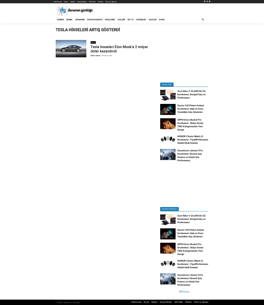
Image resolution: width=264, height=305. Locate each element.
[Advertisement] (41, 49)
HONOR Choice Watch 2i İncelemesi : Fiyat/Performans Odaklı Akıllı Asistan (192, 139)
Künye (66, 1)
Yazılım (152, 19)
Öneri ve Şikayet (110, 1)
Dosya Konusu (94, 19)
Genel (93, 42)
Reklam (100, 1)
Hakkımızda (58, 1)
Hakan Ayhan (95, 55)
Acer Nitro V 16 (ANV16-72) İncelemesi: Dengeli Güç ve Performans (191, 94)
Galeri (121, 19)
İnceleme (110, 19)
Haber (60, 19)
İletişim (72, 1)
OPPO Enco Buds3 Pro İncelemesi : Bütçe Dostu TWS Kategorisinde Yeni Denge (190, 125)
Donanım (80, 19)
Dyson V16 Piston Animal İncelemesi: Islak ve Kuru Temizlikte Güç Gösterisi (190, 108)
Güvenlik (141, 19)
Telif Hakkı (92, 1)
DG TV (131, 19)
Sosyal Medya (82, 1)
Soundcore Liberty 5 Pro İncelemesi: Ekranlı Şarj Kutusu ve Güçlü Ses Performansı (190, 156)
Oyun (161, 19)
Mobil (69, 19)
